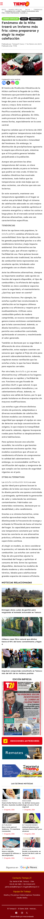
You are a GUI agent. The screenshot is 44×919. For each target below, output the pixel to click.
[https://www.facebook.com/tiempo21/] (16, 913)
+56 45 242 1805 (15, 884)
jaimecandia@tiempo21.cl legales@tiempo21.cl (22, 887)
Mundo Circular (15, 9)
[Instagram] (13, 83)
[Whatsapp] (17, 83)
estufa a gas (24, 371)
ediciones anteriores (24, 741)
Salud (27, 9)
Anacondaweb (28, 916)
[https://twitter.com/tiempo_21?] (28, 913)
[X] (8, 83)
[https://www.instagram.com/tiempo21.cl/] (22, 913)
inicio (4, 9)
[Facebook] (4, 83)
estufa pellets (8, 233)
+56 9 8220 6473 (29, 884)
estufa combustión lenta (17, 482)
